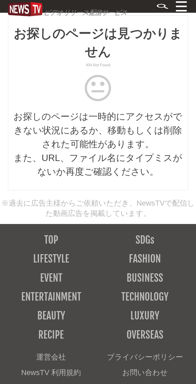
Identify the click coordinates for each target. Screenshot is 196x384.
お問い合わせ (145, 372)
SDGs (145, 240)
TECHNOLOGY (144, 297)
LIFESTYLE (51, 259)
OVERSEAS (145, 335)
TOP (51, 240)
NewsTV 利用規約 (51, 372)
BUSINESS (145, 278)
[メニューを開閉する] (189, 7)
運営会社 (51, 357)
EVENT (51, 278)
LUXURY (144, 315)
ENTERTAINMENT (51, 297)
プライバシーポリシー (145, 357)
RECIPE (51, 335)
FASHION (145, 259)
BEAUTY (51, 315)
